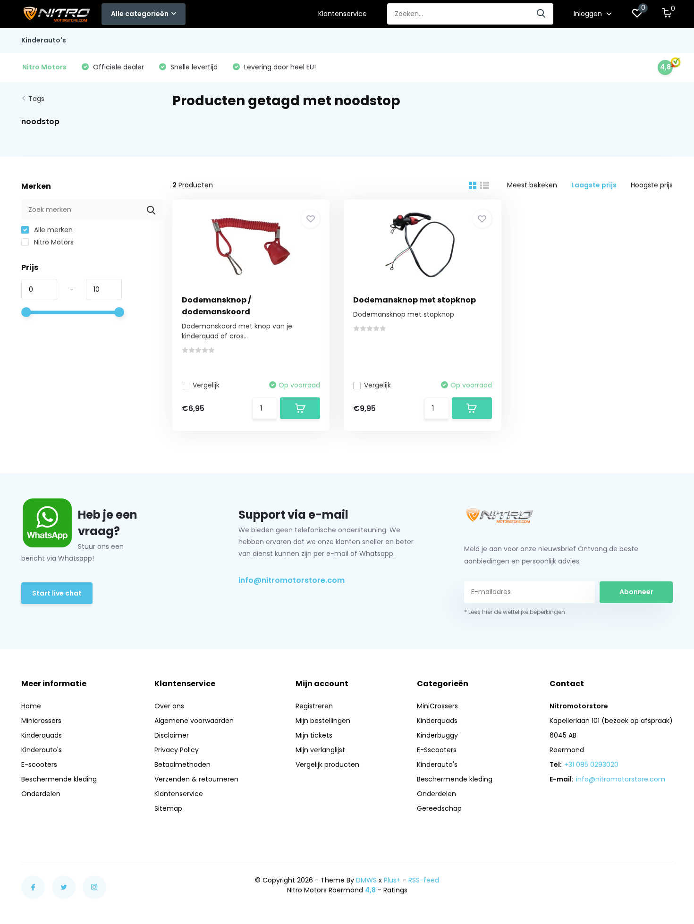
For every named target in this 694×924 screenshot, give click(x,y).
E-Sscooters (437, 750)
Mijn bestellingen (323, 720)
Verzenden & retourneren (196, 779)
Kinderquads (41, 735)
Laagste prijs (594, 185)
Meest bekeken (532, 185)
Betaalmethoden (182, 764)
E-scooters (39, 764)
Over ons (169, 706)
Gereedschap (439, 808)
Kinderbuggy (437, 735)
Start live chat (57, 593)
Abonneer (636, 591)
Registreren (314, 706)
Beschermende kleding (59, 779)
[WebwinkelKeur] (663, 884)
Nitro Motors (53, 242)
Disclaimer (171, 735)
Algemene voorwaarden (194, 720)
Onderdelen (40, 793)
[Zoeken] (541, 14)
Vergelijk (206, 385)
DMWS (366, 880)
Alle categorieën (140, 13)
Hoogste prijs (652, 185)
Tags (36, 98)
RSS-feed (423, 880)
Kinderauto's (43, 40)
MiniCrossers (437, 706)
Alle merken (52, 230)
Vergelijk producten (327, 764)
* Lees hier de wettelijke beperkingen (514, 612)
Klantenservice (342, 13)
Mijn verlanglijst (320, 750)
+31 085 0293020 (591, 764)
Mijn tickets (314, 735)
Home (31, 706)
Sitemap (168, 808)
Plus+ (392, 880)
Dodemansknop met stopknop (414, 299)
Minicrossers (41, 720)
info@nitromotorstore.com (291, 580)
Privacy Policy (176, 750)
